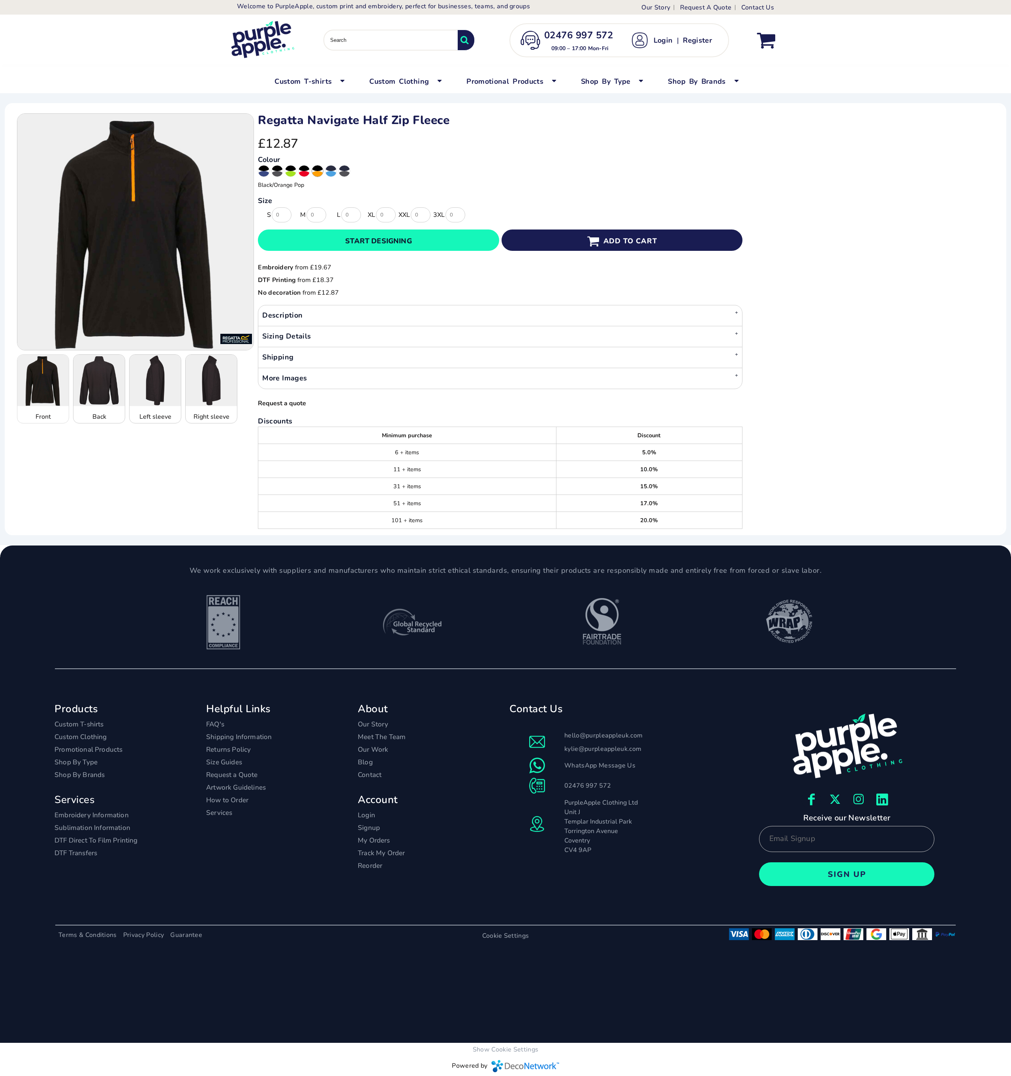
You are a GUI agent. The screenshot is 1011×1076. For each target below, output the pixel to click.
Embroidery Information (91, 815)
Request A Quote (706, 7)
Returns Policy (228, 749)
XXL (404, 215)
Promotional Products (88, 749)
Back (99, 416)
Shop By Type (76, 762)
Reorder (370, 865)
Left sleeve (155, 416)
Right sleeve (211, 416)
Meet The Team (382, 736)
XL (371, 215)
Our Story (655, 7)
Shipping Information (239, 736)
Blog (365, 762)
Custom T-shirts (79, 724)
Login (663, 40)
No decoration (279, 292)
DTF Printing (277, 280)
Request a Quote (232, 774)
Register (697, 40)
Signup (369, 827)
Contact (369, 774)
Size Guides (224, 762)
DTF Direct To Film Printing (96, 840)
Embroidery (275, 267)
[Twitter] (835, 799)
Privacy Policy (143, 935)
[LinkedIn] (882, 799)
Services (219, 812)
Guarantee (186, 935)
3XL (439, 215)
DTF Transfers (75, 853)
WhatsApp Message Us (599, 765)
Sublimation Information (92, 827)
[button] (308, 80)
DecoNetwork (525, 1066)
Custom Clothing (80, 736)
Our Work (373, 749)
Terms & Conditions (87, 935)
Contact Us (757, 7)
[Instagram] (858, 799)
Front (43, 416)
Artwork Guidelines (236, 787)
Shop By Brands (79, 774)
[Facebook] (811, 799)
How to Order (227, 800)
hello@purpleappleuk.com (603, 735)
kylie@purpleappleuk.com (602, 749)
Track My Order (381, 853)
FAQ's (215, 724)
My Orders (374, 840)
